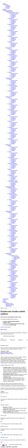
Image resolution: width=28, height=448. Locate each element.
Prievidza (10, 90)
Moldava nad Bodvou (12, 275)
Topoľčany (10, 127)
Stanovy (5, 9)
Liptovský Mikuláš (12, 163)
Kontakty (8, 8)
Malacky (10, 36)
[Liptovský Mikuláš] (16, 163)
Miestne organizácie (7, 10)
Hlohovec (10, 66)
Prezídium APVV (9, 303)
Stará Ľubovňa (11, 235)
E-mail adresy (16, 256)
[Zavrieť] (1, 394)
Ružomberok (11, 175)
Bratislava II (10, 18)
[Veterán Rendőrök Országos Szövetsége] (11, 339)
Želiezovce (10, 138)
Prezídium (5, 4)
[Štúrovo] (12, 121)
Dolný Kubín (11, 157)
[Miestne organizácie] (11, 10)
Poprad (9, 224)
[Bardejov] (12, 218)
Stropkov (10, 241)
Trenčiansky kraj (9, 78)
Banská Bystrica (11, 187)
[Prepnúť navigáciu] (1, 1)
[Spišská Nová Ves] (16, 287)
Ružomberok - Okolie (12, 180)
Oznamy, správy (14, 13)
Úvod (4, 3)
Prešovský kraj (9, 211)
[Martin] (11, 169)
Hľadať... (2, 308)
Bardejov (10, 218)
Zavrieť (2, 391)
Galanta (10, 60)
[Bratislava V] (14, 30)
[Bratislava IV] (14, 24)
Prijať (8, 351)
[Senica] (11, 72)
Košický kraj (8, 253)
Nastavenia (3, 351)
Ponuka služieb (17, 257)
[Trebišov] (12, 293)
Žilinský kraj (8, 144)
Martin (9, 169)
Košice (9, 254)
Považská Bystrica (12, 85)
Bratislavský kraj (9, 11)
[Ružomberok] (14, 175)
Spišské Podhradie (12, 229)
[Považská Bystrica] (16, 85)
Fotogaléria (8, 6)
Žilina (9, 145)
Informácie (8, 5)
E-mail (4, 300)
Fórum (4, 301)
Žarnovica (10, 205)
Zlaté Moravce (11, 132)
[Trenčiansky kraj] (13, 78)
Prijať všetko (14, 446)
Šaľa (9, 115)
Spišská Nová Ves (12, 287)
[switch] (1, 402)
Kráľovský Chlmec (12, 263)
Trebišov (10, 293)
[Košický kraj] (11, 253)
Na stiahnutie (6, 298)
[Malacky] (12, 36)
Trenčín (9, 79)
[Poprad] (11, 224)
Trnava (9, 48)
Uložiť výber (8, 446)
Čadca (9, 151)
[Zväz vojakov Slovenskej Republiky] (19, 339)
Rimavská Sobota (12, 193)
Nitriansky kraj (9, 96)
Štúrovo (10, 121)
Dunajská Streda (11, 54)
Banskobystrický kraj (10, 186)
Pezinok (10, 41)
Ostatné (15, 259)
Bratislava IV (11, 24)
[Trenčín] (12, 79)
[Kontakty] (7, 302)
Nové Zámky (11, 109)
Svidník (10, 247)
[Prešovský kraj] (12, 211)
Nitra (9, 97)
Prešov (9, 212)
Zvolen (9, 199)
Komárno (10, 103)
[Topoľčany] (13, 127)
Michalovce (10, 269)
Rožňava (10, 281)
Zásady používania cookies (6, 352)
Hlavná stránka (4, 329)
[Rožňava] (12, 281)
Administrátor (8, 305)
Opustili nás (13, 16)
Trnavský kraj (8, 47)
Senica (9, 72)
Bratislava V (10, 30)
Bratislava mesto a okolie (13, 12)
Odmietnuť (3, 446)
